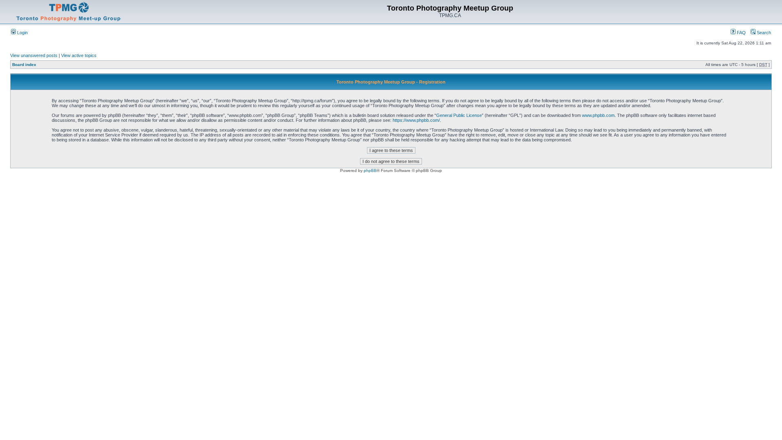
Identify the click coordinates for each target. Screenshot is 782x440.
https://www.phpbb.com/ (416, 120)
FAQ (741, 32)
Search (763, 32)
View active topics (79, 55)
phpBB (370, 170)
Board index (24, 64)
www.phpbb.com (598, 115)
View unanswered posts (33, 55)
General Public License (459, 115)
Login (22, 32)
